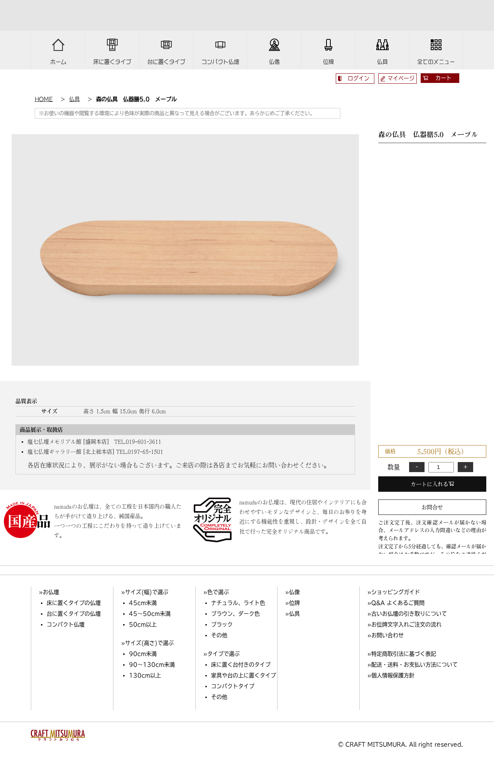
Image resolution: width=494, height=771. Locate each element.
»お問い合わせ (385, 635)
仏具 (382, 61)
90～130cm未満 (152, 664)
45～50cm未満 (150, 613)
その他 (219, 635)
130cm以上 (145, 675)
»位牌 (292, 603)
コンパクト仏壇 (220, 61)
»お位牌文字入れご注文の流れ (404, 624)
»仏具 (292, 613)
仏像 (274, 61)
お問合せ (432, 507)
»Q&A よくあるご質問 (396, 603)
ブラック (222, 624)
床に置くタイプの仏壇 (74, 603)
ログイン (358, 78)
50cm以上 (143, 624)
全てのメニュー (436, 61)
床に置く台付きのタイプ (241, 664)
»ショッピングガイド (393, 592)
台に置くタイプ (166, 61)
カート (443, 78)
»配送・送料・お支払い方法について (412, 664)
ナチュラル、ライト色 (238, 603)
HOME (44, 99)
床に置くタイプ (112, 61)
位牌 (328, 61)
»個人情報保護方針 (390, 675)
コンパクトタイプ (232, 686)
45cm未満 (143, 603)
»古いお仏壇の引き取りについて (407, 613)
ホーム (58, 61)
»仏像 (292, 592)
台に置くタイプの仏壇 (74, 613)
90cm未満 (143, 653)
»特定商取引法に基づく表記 (401, 653)
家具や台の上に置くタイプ (243, 675)
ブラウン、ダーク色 (235, 613)
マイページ (400, 78)
